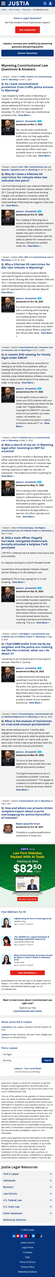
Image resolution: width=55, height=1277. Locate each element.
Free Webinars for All (13, 911)
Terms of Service (27, 1262)
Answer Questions (27, 53)
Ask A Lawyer (14, 10)
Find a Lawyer (9, 1048)
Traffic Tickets (26, 76)
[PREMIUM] (8, 126)
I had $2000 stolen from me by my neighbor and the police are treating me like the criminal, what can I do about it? (26, 648)
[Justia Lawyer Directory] (41, 1236)
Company (27, 1252)
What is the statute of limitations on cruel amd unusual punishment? (26, 722)
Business (8, 1187)
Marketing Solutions (14, 1219)
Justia (3, 10)
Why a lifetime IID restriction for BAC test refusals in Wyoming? (25, 265)
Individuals (9, 1180)
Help (27, 1257)
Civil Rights (40, 527)
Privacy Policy (27, 1267)
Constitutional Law (38, 167)
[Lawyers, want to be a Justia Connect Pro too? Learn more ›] (39, 121)
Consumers (6, 1027)
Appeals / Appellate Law (13, 169)
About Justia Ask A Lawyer (16, 1021)
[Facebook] (21, 1236)
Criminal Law (25, 437)
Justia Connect (27, 1242)
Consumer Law (46, 347)
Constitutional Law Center (27, 1011)
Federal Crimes (31, 530)
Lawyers (5, 1034)
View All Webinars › (27, 972)
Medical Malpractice (15, 716)
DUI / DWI (23, 167)
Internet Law (11, 350)
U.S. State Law (11, 1206)
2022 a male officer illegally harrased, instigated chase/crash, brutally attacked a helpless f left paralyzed (24, 542)
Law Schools (10, 1193)
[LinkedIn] (14, 1236)
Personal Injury (26, 527)
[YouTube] (17, 1236)
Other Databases (12, 1213)
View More (24, 115)
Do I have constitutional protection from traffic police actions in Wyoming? (27, 87)
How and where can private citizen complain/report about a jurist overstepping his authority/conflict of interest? (27, 813)
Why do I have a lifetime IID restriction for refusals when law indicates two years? (24, 177)
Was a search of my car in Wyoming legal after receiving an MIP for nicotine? (27, 448)
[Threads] (29, 1236)
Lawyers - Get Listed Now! (27, 1068)
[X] (37, 1236)
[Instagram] (25, 1236)
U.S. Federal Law (12, 1200)
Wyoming (26, 10)
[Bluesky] (33, 1236)
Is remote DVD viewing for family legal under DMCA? (25, 356)
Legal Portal (27, 1247)
